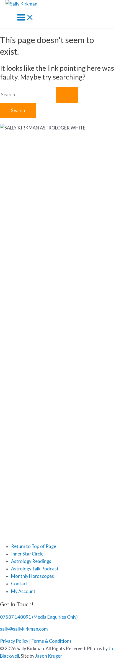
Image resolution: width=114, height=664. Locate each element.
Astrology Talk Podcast (35, 568)
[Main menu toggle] (25, 17)
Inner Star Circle (27, 553)
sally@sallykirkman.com (24, 628)
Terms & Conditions (51, 641)
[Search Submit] (67, 94)
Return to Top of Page (33, 546)
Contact (19, 583)
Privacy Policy (14, 641)
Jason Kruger (48, 655)
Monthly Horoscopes (32, 576)
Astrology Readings (31, 561)
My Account (23, 591)
